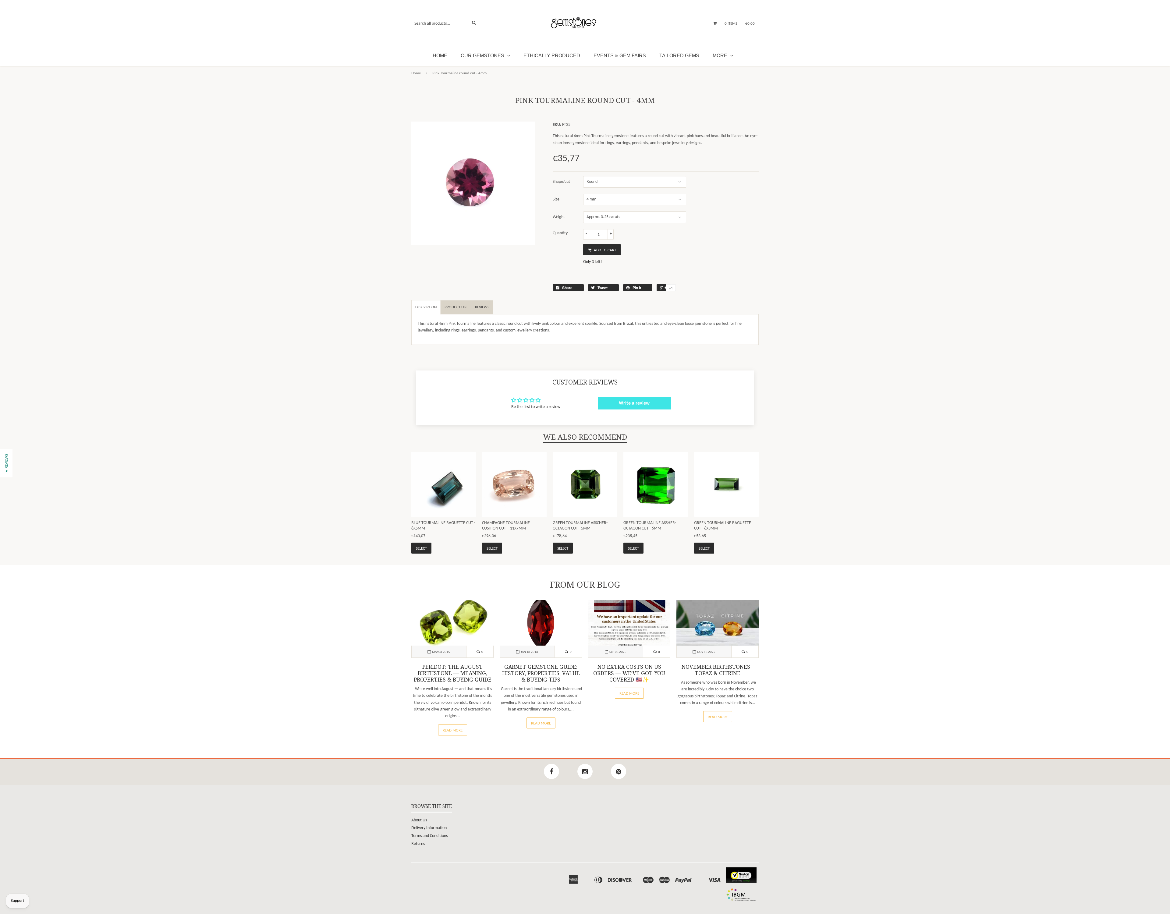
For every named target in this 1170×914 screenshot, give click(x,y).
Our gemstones (483, 55)
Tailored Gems (679, 55)
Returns (418, 843)
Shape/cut (561, 181)
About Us (419, 820)
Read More (453, 730)
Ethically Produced (551, 55)
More (721, 55)
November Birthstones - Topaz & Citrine (718, 670)
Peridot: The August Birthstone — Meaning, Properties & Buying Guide (452, 673)
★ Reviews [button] (7, 463)
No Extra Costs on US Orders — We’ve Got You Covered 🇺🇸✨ (629, 673)
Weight (559, 217)
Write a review (634, 403)
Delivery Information (429, 828)
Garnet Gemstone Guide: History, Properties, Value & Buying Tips (541, 673)
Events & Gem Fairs (620, 55)
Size (556, 199)
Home (440, 55)
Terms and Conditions (429, 836)
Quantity (560, 233)
